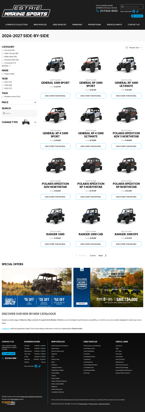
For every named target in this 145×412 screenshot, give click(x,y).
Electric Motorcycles (57, 351)
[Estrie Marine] (26, 11)
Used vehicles (59, 24)
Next (101, 255)
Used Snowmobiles (89, 370)
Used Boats (87, 359)
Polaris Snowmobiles (57, 384)
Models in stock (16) (12, 96)
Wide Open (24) (10, 56)
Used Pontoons (88, 362)
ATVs (52, 356)
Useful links (122, 342)
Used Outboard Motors (90, 365)
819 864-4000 (109, 10)
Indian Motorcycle (56, 389)
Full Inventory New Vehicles (59, 346)
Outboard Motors (56, 367)
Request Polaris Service (123, 373)
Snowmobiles (55, 373)
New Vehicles (40, 24)
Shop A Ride (14, 399)
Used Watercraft (88, 367)
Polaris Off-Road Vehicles (59, 381)
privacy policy (83, 404)
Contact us (6, 328)
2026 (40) (8, 85)
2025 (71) (8, 88)
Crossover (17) (10, 63)
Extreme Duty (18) (11, 60)
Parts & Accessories (122, 365)
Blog (117, 348)
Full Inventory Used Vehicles (92, 346)
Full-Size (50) (9, 50)
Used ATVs (86, 354)
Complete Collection (16, 24)
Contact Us (134, 24)
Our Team (119, 351)
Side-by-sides (55, 359)
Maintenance (120, 362)
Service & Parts (114, 24)
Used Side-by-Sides (89, 356)
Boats (53, 362)
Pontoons (54, 365)
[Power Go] (22, 403)
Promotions (94, 24)
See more (5, 66)
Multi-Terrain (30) (11, 53)
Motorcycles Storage (122, 367)
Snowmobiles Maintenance (124, 370)
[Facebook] (133, 11)
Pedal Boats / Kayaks (57, 370)
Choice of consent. (104, 404)
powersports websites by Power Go (31, 396)
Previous (82, 255)
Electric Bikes (55, 378)
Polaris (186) (9, 74)
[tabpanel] (35, 354)
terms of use (94, 404)
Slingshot (54, 354)
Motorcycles (55, 348)
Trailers (53, 375)
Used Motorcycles (89, 348)
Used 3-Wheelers (88, 351)
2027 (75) (8, 82)
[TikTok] (137, 11)
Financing (77, 24)
